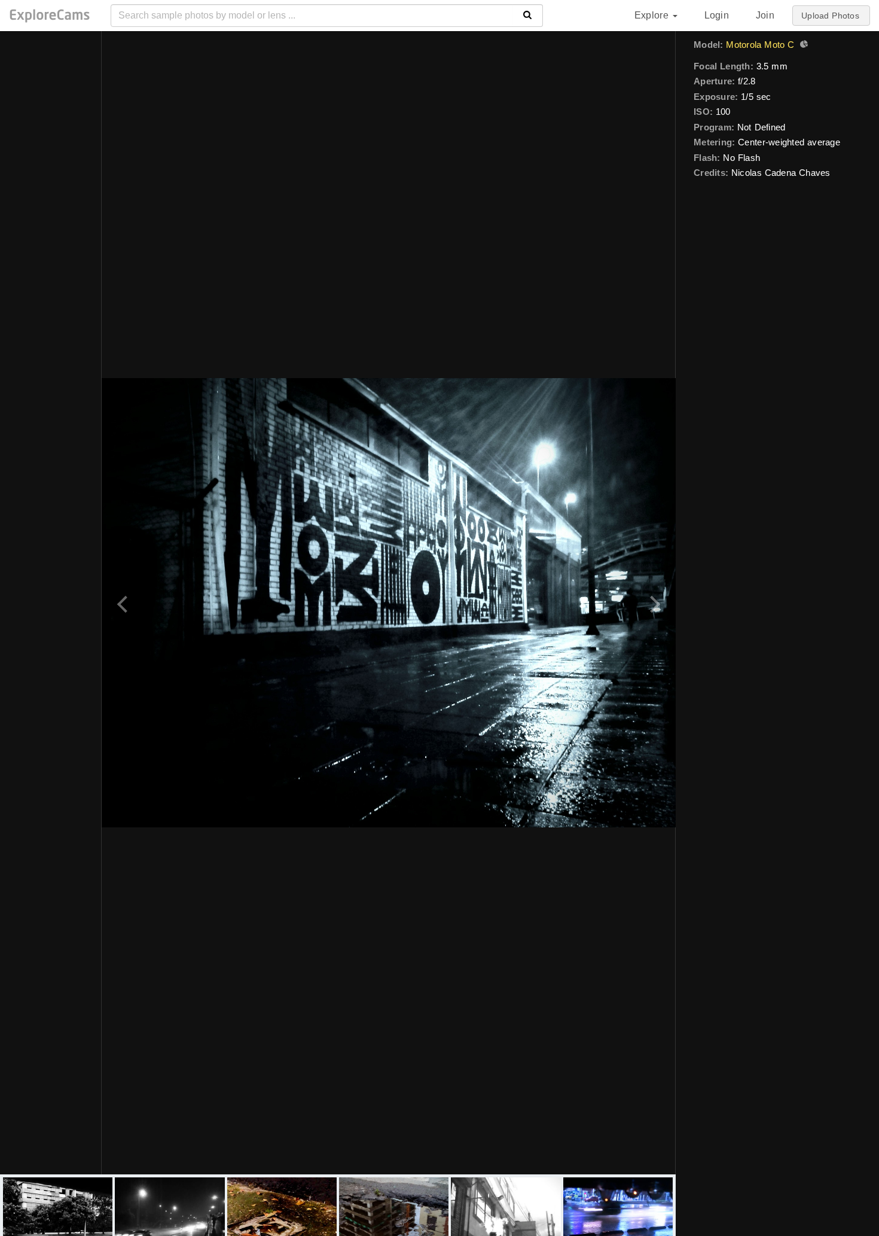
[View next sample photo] (653, 602)
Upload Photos (830, 15)
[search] (527, 15)
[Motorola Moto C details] (802, 45)
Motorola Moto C (760, 44)
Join (765, 15)
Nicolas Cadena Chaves (781, 173)
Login (716, 15)
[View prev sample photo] (124, 602)
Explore (653, 15)
